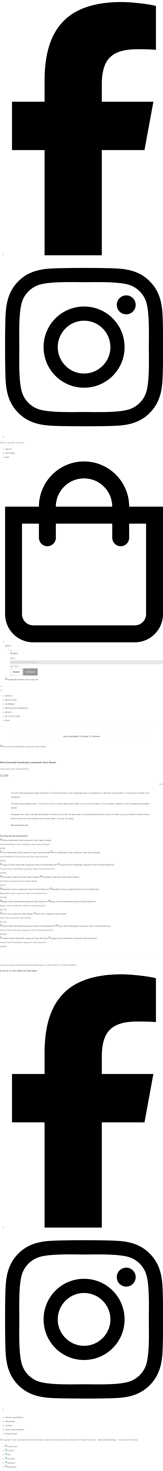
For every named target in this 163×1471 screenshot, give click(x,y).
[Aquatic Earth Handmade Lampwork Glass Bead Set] (48, 938)
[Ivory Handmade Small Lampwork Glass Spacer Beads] (50, 852)
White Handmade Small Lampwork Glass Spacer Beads (24, 844)
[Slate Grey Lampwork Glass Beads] (33, 913)
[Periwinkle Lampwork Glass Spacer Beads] (39, 877)
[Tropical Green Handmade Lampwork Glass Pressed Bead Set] (57, 864)
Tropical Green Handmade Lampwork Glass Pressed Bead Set (27, 868)
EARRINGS (10, 704)
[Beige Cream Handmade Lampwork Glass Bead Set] (48, 901)
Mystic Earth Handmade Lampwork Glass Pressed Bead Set (26, 930)
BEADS (8, 712)
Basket (16, 672)
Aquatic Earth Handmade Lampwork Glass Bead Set (23, 942)
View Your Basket (71, 736)
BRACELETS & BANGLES (16, 708)
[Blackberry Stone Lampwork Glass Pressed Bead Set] (49, 889)
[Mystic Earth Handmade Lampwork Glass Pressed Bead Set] (55, 926)
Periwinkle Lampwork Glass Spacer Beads (18, 881)
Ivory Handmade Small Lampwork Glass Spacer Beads (24, 856)
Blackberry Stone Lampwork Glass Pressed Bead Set (23, 893)
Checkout (30, 672)
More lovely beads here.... (20, 825)
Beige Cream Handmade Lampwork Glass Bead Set (23, 905)
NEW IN (8, 696)
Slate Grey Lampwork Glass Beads (15, 918)
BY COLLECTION (12, 716)
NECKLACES (11, 700)
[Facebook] (84, 254)
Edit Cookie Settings (107, 1439)
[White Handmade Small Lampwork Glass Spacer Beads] (25, 840)
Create (134, 1439)
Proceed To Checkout (90, 736)
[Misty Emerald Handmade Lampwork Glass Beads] (4, 755)
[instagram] (84, 437)
